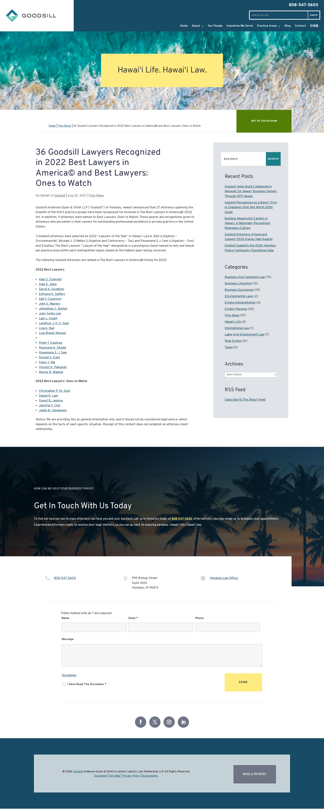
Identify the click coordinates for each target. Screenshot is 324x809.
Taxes (229, 347)
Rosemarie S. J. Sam (53, 353)
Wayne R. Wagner (51, 372)
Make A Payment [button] (255, 774)
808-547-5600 (303, 5)
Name (65, 618)
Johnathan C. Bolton (53, 309)
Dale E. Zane (48, 284)
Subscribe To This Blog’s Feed (245, 400)
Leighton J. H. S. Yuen (54, 323)
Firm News (96, 196)
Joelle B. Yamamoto (53, 411)
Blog (288, 26)
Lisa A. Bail (46, 328)
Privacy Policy (131, 776)
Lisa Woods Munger (52, 333)
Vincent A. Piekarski (53, 367)
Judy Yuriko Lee (50, 314)
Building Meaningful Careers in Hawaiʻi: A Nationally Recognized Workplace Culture (247, 223)
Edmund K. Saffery (52, 294)
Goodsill (59, 196)
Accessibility (150, 776)
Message (68, 639)
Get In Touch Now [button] (264, 121)
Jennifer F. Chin (49, 406)
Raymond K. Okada (52, 348)
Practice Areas (267, 26)
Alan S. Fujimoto (50, 279)
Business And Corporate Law (245, 277)
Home (184, 26)
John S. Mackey (49, 304)
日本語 (314, 26)
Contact (300, 26)
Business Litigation (238, 284)
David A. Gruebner (51, 289)
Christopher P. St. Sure (54, 391)
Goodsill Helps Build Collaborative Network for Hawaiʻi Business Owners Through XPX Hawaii (251, 191)
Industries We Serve (240, 26)
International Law (237, 328)
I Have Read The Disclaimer (86, 684)
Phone (199, 618)
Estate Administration (240, 303)
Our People (215, 26)
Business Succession (239, 290)
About (196, 26)
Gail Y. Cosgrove (50, 299)
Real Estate (233, 341)
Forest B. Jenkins (51, 401)
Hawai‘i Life (233, 322)
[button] (308, 798)
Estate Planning (236, 309)
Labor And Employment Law (244, 335)
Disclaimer (69, 675)
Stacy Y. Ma (47, 362)
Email (133, 618)
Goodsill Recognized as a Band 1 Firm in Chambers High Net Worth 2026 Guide (251, 207)
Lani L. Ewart (48, 319)
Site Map (114, 776)
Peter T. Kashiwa (50, 343)
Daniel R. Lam (48, 396)
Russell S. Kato (49, 358)
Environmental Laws (239, 296)
